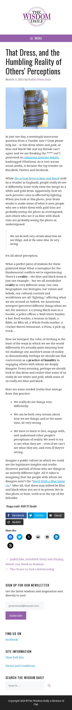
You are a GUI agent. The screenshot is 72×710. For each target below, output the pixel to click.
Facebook (12, 639)
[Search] (49, 685)
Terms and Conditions (20, 665)
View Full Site (15, 657)
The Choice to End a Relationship (32, 569)
